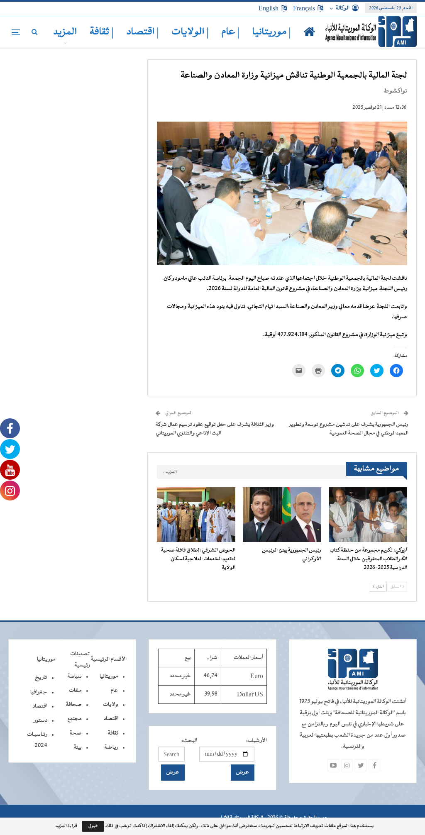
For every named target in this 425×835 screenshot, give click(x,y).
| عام (230, 32)
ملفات (75, 690)
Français (304, 8)
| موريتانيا (271, 32)
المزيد (65, 32)
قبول (93, 826)
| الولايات (190, 32)
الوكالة (342, 8)
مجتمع (74, 718)
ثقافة (112, 733)
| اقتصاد (142, 32)
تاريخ (41, 677)
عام (114, 690)
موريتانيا (109, 676)
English (268, 8)
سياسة (74, 676)
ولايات (110, 704)
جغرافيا (38, 692)
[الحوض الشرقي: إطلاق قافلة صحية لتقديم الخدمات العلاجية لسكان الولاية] (196, 514)
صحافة (74, 704)
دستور (40, 720)
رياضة (111, 747)
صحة (75, 733)
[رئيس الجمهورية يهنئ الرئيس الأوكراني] (282, 514)
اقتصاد (110, 718)
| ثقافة (102, 32)
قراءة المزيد (66, 826)
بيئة (77, 747)
